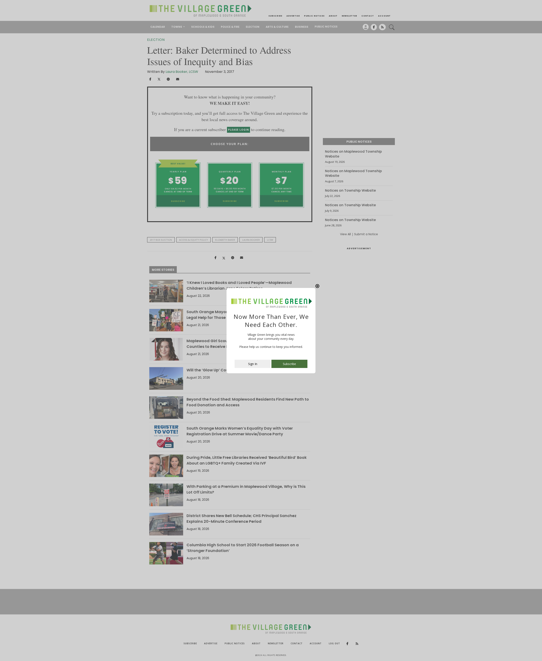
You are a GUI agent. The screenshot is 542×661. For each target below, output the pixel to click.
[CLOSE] (317, 286)
